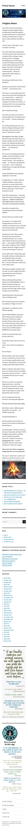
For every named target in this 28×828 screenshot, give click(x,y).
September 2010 (9, 630)
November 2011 (8, 619)
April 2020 (7, 578)
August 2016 (7, 582)
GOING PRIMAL (7, 801)
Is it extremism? (7, 556)
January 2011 (7, 628)
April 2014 (7, 584)
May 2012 (6, 606)
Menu (23, 5)
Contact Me (5, 817)
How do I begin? (7, 563)
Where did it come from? (10, 558)
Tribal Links (5, 813)
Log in (6, 535)
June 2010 (7, 634)
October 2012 (8, 600)
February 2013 (8, 595)
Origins (4, 809)
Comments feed (9, 539)
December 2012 (8, 597)
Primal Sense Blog (8, 805)
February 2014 (8, 586)
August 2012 (7, 602)
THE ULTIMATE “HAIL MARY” (13, 504)
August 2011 (7, 621)
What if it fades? (7, 565)
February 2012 (8, 613)
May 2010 (6, 636)
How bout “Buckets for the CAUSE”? (15, 495)
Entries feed (7, 537)
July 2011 (6, 623)
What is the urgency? (8, 561)
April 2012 (7, 608)
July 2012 (6, 604)
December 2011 (8, 617)
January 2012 (8, 615)
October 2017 (8, 580)
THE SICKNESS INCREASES (12, 501)
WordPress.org (8, 541)
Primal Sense (8, 6)
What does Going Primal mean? (12, 554)
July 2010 (6, 632)
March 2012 (7, 610)
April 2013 (7, 593)
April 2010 (7, 639)
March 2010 (7, 641)
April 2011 (7, 626)
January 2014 (8, 589)
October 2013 (8, 591)
